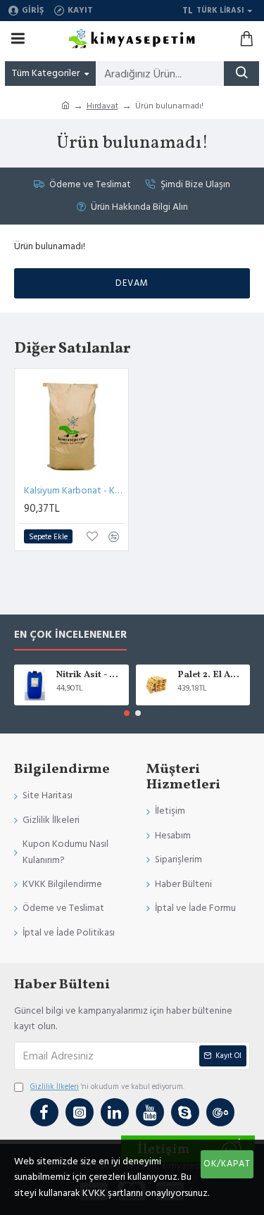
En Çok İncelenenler (70, 635)
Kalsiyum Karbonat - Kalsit (74, 490)
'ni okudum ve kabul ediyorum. (107, 1086)
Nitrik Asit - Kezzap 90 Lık (90, 675)
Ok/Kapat (227, 1163)
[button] (127, 713)
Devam (132, 283)
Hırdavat (102, 106)
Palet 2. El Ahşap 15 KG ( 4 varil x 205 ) (211, 675)
